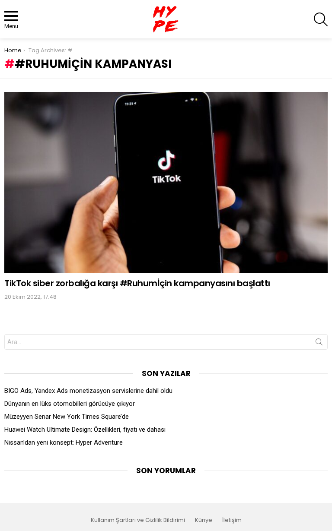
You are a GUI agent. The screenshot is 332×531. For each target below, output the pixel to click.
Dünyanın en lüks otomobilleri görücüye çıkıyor (69, 404)
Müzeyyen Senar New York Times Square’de (66, 416)
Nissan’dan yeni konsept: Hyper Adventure (63, 442)
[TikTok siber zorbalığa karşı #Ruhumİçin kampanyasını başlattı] (166, 182)
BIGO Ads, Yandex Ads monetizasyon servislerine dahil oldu (88, 391)
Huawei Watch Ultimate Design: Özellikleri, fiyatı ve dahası (85, 429)
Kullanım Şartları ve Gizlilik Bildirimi (138, 520)
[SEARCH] (321, 19)
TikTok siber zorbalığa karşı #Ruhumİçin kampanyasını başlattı (137, 283)
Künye (203, 520)
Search (319, 343)
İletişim (232, 520)
